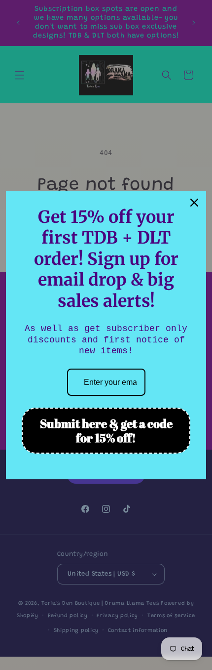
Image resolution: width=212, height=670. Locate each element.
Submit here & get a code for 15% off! (106, 431)
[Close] (194, 202)
